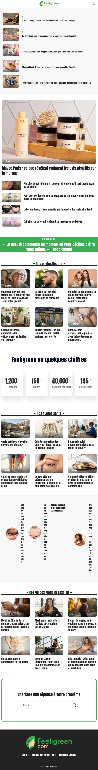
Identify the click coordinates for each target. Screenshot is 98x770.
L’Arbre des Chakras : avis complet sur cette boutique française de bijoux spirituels (56, 82)
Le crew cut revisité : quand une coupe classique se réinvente (47, 295)
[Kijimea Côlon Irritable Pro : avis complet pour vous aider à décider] (11, 66)
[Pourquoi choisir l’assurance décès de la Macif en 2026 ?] (82, 428)
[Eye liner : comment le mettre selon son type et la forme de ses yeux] (12, 533)
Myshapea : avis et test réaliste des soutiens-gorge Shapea (47, 623)
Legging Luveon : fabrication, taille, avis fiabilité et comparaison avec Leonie (47, 663)
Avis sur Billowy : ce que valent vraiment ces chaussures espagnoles (50, 20)
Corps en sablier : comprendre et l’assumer (14, 660)
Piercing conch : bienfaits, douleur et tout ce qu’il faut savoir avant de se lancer (59, 185)
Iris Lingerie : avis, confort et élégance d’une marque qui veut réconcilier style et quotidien (82, 663)
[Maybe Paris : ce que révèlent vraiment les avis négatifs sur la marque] (49, 132)
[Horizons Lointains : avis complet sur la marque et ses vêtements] (11, 34)
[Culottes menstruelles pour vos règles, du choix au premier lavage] (49, 428)
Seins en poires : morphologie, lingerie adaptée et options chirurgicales (45, 532)
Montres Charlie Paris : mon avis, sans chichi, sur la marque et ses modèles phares (15, 625)
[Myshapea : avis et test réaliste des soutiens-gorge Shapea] (49, 607)
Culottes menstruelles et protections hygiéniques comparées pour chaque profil (14, 481)
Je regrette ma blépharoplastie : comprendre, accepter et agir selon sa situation (48, 481)
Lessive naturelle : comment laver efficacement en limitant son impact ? (14, 335)
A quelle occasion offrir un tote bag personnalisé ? (58, 508)
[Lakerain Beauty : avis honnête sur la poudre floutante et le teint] (11, 209)
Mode (7, 614)
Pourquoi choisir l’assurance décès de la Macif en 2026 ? (81, 445)
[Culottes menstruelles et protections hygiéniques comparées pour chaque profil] (15, 463)
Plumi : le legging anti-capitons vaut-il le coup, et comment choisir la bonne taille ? (82, 625)
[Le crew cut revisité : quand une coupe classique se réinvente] (49, 278)
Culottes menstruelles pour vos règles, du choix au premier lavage (48, 445)
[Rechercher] (93, 4)
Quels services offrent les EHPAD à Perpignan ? (15, 443)
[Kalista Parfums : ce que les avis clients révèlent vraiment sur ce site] (49, 316)
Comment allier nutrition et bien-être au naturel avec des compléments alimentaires (81, 481)
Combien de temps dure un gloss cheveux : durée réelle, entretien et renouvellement (82, 296)
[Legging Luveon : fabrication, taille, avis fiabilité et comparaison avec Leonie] (49, 645)
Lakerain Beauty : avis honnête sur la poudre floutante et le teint (58, 209)
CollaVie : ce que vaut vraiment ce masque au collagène (53, 221)
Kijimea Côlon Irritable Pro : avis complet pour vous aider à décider (49, 67)
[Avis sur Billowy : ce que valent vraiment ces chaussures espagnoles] (11, 19)
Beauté (9, 161)
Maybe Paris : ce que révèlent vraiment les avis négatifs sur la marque (49, 170)
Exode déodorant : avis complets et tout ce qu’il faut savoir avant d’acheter (53, 51)
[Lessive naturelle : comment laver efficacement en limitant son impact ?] (15, 316)
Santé (7, 435)
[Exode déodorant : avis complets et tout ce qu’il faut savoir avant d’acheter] (11, 50)
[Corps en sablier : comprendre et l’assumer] (15, 645)
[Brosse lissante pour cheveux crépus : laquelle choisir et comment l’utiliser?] (80, 539)
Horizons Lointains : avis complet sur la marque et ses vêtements (49, 36)
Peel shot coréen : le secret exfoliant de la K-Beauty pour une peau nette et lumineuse (59, 197)
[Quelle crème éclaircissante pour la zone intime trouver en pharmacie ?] (82, 316)
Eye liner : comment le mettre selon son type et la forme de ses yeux (22, 533)
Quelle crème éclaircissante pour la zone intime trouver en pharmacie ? (80, 335)
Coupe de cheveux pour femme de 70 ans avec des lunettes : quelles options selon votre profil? (15, 296)
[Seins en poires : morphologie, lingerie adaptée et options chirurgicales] (34, 532)
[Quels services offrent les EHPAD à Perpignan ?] (15, 428)
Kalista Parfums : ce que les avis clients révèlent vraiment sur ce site (47, 333)
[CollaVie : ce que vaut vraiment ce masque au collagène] (11, 222)
